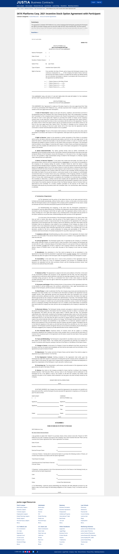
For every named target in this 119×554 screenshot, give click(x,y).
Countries (62, 542)
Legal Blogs (63, 531)
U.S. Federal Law (22, 526)
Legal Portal (65, 551)
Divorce (40, 512)
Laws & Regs (55, 5)
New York (40, 540)
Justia (18, 8)
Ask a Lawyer (29, 5)
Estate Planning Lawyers (23, 516)
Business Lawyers (21, 509)
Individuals (41, 505)
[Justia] (23, 2)
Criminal (40, 509)
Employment (63, 512)
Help (76, 551)
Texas (39, 542)
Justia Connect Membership (88, 529)
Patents (61, 537)
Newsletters (64, 5)
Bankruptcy (41, 507)
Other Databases (65, 526)
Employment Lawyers (22, 514)
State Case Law (42, 533)
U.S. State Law (42, 526)
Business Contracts (29, 8)
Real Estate (62, 518)
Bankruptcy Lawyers (22, 507)
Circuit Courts (20, 537)
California (40, 535)
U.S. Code (19, 531)
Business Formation (65, 507)
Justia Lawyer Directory (87, 531)
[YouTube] (25, 552)
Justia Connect (57, 551)
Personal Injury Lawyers (23, 520)
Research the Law (38, 5)
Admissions (84, 509)
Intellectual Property (65, 514)
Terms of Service (82, 551)
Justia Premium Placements (88, 533)
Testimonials (84, 542)
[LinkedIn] (23, 552)
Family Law (41, 518)
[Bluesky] (33, 552)
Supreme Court (21, 535)
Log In (93, 2)
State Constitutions (43, 529)
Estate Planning (42, 516)
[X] (35, 552)
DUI (39, 514)
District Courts (20, 540)
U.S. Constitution (21, 529)
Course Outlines (85, 514)
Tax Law (62, 520)
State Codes (41, 531)
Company (71, 551)
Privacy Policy (90, 551)
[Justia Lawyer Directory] (37, 552)
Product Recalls (63, 535)
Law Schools (47, 5)
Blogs (82, 518)
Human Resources (34, 16)
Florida (40, 537)
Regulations (20, 533)
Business (62, 505)
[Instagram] (29, 552)
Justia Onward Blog (86, 540)
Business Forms (64, 533)
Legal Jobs (62, 529)
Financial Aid (84, 512)
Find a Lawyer (20, 5)
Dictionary (83, 507)
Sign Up (99, 2)
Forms (22, 8)
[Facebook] (27, 552)
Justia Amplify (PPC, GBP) (87, 537)
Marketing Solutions (73, 5)
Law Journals (84, 516)
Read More (34, 32)
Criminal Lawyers (21, 512)
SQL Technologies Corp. (40, 8)
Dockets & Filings (21, 542)
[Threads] (31, 552)
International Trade (65, 516)
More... (18, 523)
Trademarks (63, 540)
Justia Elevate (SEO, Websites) (88, 535)
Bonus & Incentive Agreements (48, 16)
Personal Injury (42, 520)
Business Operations (65, 509)
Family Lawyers (21, 518)
